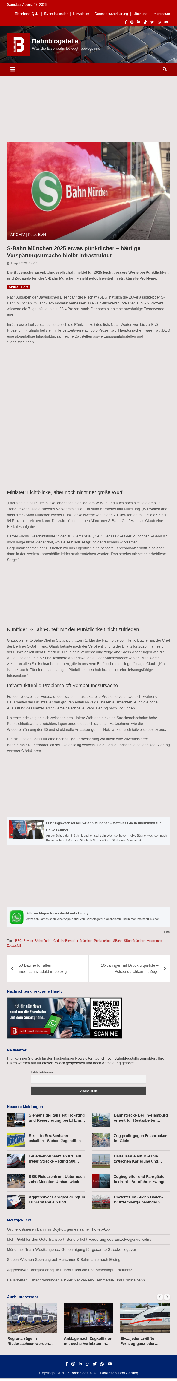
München (86, 940)
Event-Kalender (56, 14)
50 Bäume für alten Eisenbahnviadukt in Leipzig (43, 968)
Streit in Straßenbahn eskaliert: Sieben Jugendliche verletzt (56, 1141)
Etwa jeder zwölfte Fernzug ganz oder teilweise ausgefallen (83, 1343)
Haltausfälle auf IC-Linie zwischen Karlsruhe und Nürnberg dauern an (136, 1161)
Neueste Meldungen (25, 1107)
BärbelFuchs (43, 940)
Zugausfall (14, 945)
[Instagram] (132, 22)
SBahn (117, 940)
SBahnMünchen (134, 940)
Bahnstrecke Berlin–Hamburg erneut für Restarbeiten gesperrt (141, 1120)
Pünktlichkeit (102, 940)
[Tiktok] (145, 22)
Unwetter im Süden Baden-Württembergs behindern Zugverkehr (138, 1202)
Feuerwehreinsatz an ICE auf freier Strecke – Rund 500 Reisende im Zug (55, 1161)
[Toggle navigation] (13, 69)
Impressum (161, 14)
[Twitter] (152, 22)
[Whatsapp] (159, 22)
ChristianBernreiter (65, 940)
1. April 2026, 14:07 (24, 263)
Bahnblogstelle (55, 41)
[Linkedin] (138, 22)
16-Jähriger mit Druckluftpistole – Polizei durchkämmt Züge (129, 968)
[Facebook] (126, 22)
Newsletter (81, 14)
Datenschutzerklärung (111, 14)
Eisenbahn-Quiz (27, 14)
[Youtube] (166, 22)
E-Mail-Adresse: (42, 1072)
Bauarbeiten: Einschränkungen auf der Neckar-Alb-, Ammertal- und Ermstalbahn (76, 1280)
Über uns (140, 14)
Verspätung (154, 940)
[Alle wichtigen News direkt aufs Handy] (88, 917)
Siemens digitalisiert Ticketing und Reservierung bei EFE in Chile (57, 1120)
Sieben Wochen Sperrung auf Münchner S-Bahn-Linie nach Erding (63, 1260)
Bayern (28, 940)
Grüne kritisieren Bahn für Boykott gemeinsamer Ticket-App (58, 1229)
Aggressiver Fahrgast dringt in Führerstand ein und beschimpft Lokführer (57, 1202)
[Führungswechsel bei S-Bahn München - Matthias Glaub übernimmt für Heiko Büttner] (88, 831)
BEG (18, 940)
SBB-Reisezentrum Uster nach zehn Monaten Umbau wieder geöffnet (57, 1181)
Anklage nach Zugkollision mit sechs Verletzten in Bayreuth (31, 1343)
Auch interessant (22, 1297)
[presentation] (160, 1297)
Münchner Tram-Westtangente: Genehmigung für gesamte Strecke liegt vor (71, 1249)
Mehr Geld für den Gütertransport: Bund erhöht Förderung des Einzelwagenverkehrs (79, 1239)
